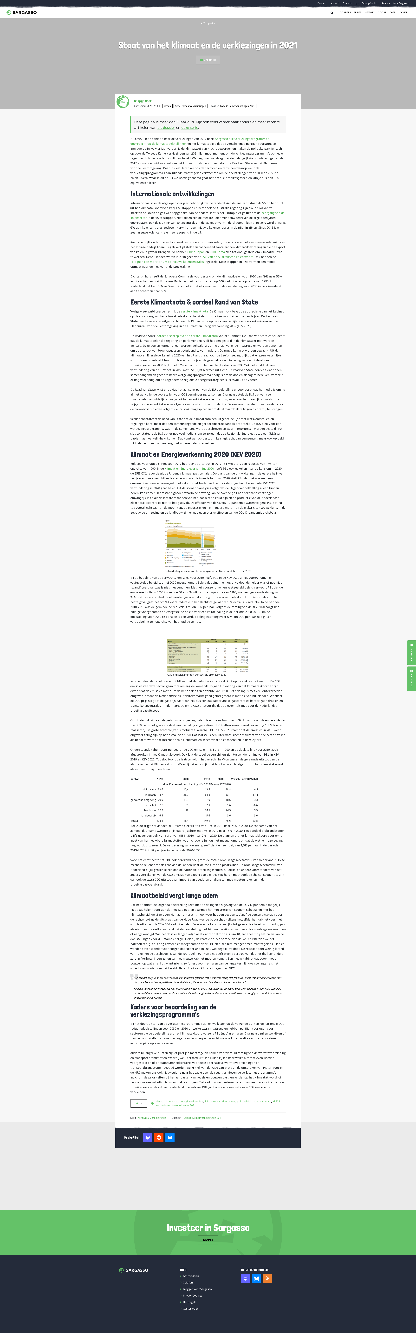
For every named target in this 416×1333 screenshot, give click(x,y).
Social (382, 12)
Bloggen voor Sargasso (197, 1289)
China (191, 252)
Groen (167, 105)
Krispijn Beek (143, 101)
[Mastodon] (245, 1278)
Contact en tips (350, 3)
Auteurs (386, 3)
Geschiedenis (191, 1276)
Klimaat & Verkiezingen (194, 105)
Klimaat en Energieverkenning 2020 (189, 468)
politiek (247, 1101)
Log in (403, 12)
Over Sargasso (401, 3)
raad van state (262, 1101)
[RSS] (267, 1278)
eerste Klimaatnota (194, 311)
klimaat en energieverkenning (184, 1101)
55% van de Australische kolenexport (227, 257)
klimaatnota (212, 1101)
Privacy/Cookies (370, 3)
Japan (201, 252)
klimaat (160, 1101)
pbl (239, 1101)
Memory (369, 12)
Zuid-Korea (217, 252)
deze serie (189, 127)
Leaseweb (334, 3)
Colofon (188, 1282)
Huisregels (189, 1302)
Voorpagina (209, 23)
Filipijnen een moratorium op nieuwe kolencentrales (167, 262)
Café (392, 12)
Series (357, 12)
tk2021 (277, 1101)
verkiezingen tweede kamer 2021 (176, 1105)
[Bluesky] (256, 1278)
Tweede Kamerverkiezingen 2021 (237, 105)
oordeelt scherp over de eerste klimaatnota (187, 336)
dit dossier (166, 127)
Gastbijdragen (191, 1308)
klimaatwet (228, 1101)
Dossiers (345, 12)
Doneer (321, 3)
